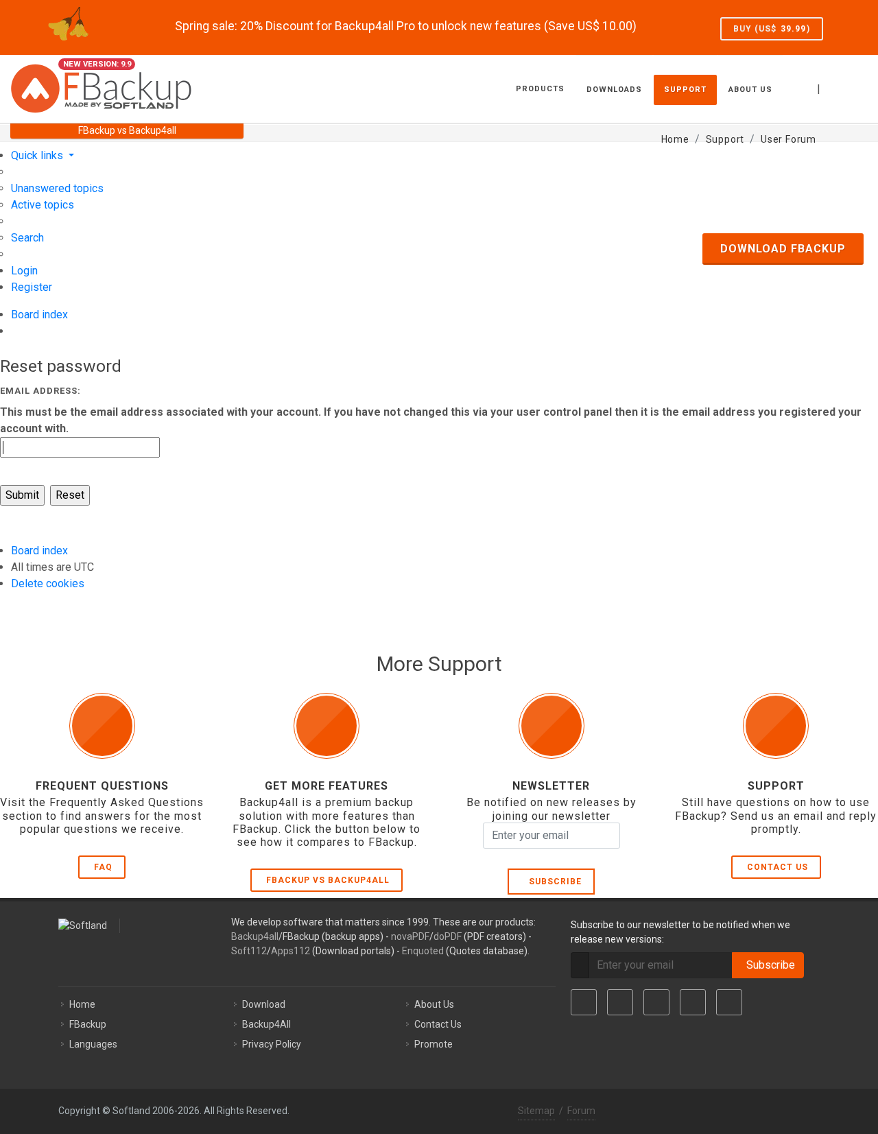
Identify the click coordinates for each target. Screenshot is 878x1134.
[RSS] (729, 1002)
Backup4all (254, 936)
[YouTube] (693, 1002)
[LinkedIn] (656, 1002)
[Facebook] (584, 1002)
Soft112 (249, 950)
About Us (434, 1004)
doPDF (448, 936)
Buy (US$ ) (771, 29)
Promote (433, 1044)
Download (263, 1004)
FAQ (103, 867)
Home (82, 1004)
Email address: (40, 391)
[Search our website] (852, 87)
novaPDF (410, 936)
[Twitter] (620, 1002)
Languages (93, 1044)
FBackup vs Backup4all (328, 880)
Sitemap (536, 1110)
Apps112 (290, 950)
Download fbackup (783, 248)
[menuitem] (57, 188)
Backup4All (266, 1024)
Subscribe (552, 881)
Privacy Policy (271, 1044)
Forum (581, 1110)
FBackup (87, 1024)
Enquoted (423, 950)
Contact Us (777, 867)
